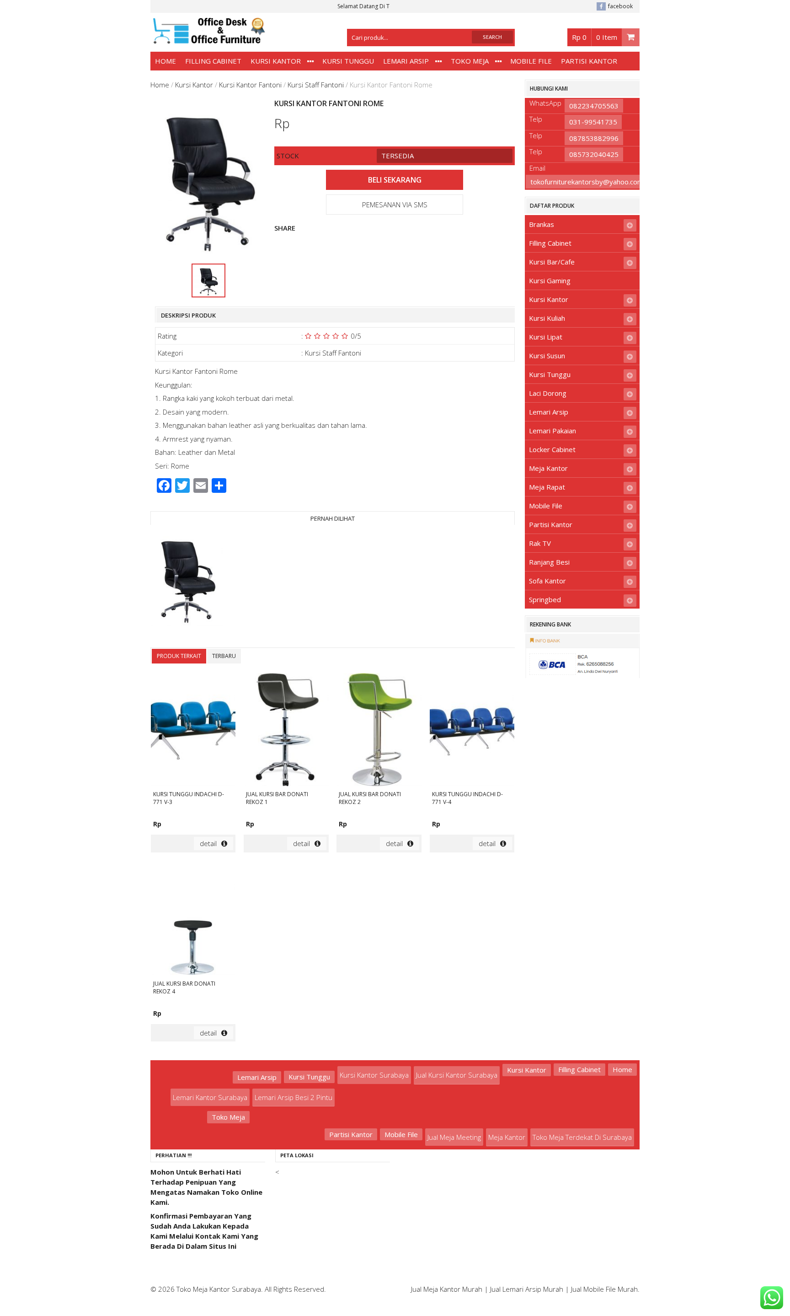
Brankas (541, 224)
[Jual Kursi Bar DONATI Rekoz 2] (379, 730)
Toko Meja (470, 60)
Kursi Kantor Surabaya (374, 1074)
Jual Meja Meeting (454, 1137)
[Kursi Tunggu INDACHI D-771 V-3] (193, 730)
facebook (620, 6)
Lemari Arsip (406, 60)
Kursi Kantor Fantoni (250, 84)
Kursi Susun (547, 355)
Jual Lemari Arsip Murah (526, 1289)
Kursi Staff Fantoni (316, 84)
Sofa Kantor (547, 580)
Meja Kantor (548, 468)
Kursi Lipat (545, 336)
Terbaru (224, 656)
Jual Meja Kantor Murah (446, 1289)
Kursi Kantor (276, 60)
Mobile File (531, 60)
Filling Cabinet (213, 60)
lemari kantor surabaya (210, 1097)
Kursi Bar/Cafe (552, 261)
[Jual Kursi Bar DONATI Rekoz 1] (286, 730)
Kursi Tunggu (348, 60)
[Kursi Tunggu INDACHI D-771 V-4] (472, 730)
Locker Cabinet (552, 449)
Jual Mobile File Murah (604, 1289)
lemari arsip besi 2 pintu (293, 1097)
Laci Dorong (547, 393)
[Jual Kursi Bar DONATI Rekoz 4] (193, 920)
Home (165, 60)
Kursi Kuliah (547, 318)
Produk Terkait (179, 656)
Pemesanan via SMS (394, 204)
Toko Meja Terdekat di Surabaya (582, 1137)
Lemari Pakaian (552, 430)
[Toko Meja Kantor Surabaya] (208, 39)
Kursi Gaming (550, 280)
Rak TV (540, 543)
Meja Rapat (547, 486)
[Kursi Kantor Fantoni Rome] (187, 579)
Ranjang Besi (549, 561)
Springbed (545, 599)
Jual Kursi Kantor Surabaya (456, 1074)
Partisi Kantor (589, 60)
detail (208, 843)
